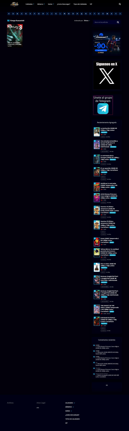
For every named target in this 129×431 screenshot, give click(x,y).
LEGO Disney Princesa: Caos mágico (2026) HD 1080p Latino (107, 347)
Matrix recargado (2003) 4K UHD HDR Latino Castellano (107, 376)
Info (38, 408)
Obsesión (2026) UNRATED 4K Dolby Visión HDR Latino (107, 353)
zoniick (97, 345)
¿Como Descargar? (63, 4)
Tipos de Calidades (80, 4)
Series (50, 4)
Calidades (29, 4)
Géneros (40, 4)
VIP (91, 4)
